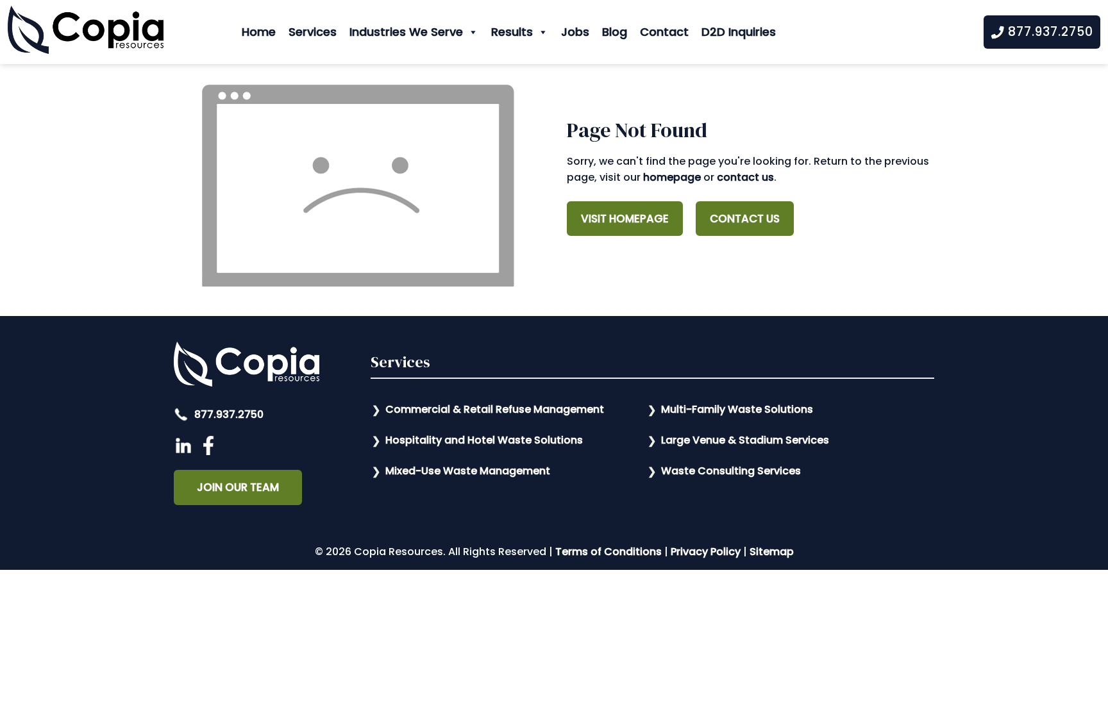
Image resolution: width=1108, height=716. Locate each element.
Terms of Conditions (608, 551)
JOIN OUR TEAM (238, 487)
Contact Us (745, 218)
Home (259, 32)
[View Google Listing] (185, 451)
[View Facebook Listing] (210, 451)
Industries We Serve (406, 32)
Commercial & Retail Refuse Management (494, 409)
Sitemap (772, 551)
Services (313, 32)
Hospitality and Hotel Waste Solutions (484, 440)
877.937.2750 (228, 414)
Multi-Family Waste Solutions (737, 409)
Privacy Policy (706, 551)
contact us (745, 177)
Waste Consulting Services (731, 470)
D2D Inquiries (738, 32)
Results (512, 32)
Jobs (575, 32)
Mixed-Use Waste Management (467, 470)
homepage (672, 177)
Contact (664, 32)
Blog (614, 32)
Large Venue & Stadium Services (745, 440)
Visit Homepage (625, 218)
